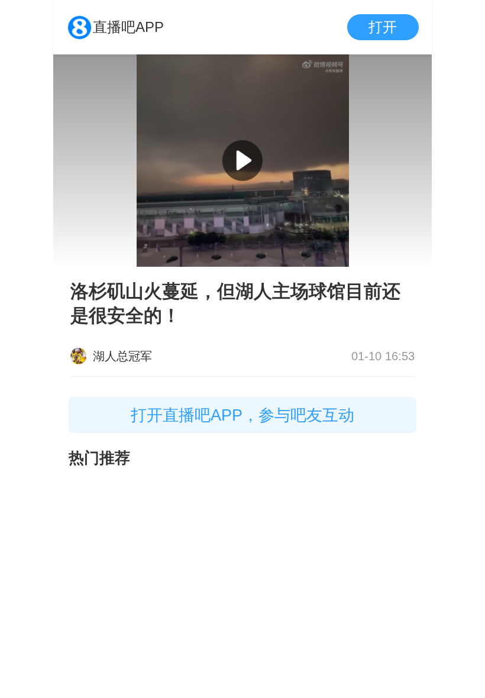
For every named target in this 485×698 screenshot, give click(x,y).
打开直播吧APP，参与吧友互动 (242, 415)
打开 (382, 27)
